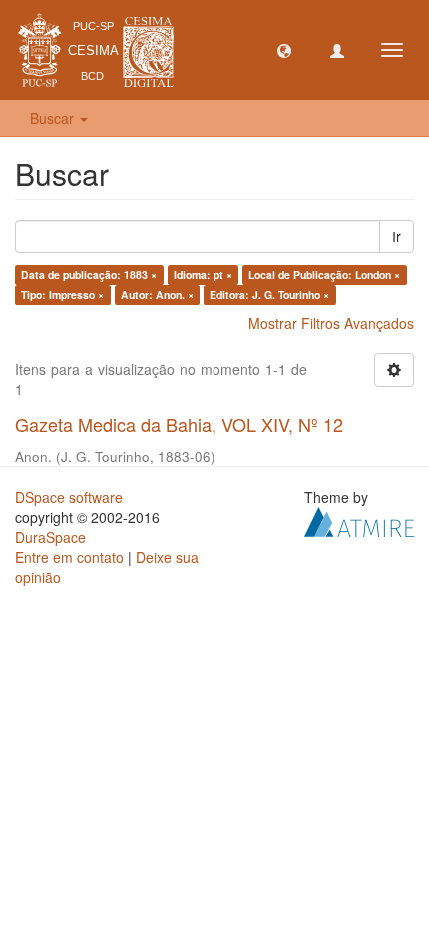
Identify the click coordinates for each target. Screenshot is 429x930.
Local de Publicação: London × (324, 274)
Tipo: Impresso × (62, 294)
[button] (284, 50)
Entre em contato (69, 557)
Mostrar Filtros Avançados (331, 323)
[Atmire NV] (359, 519)
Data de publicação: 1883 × (89, 274)
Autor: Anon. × (157, 294)
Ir (396, 236)
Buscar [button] (54, 118)
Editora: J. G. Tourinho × (269, 294)
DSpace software (69, 497)
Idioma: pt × (203, 274)
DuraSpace (50, 537)
